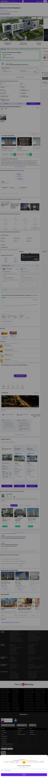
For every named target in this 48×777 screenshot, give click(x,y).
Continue (24, 774)
